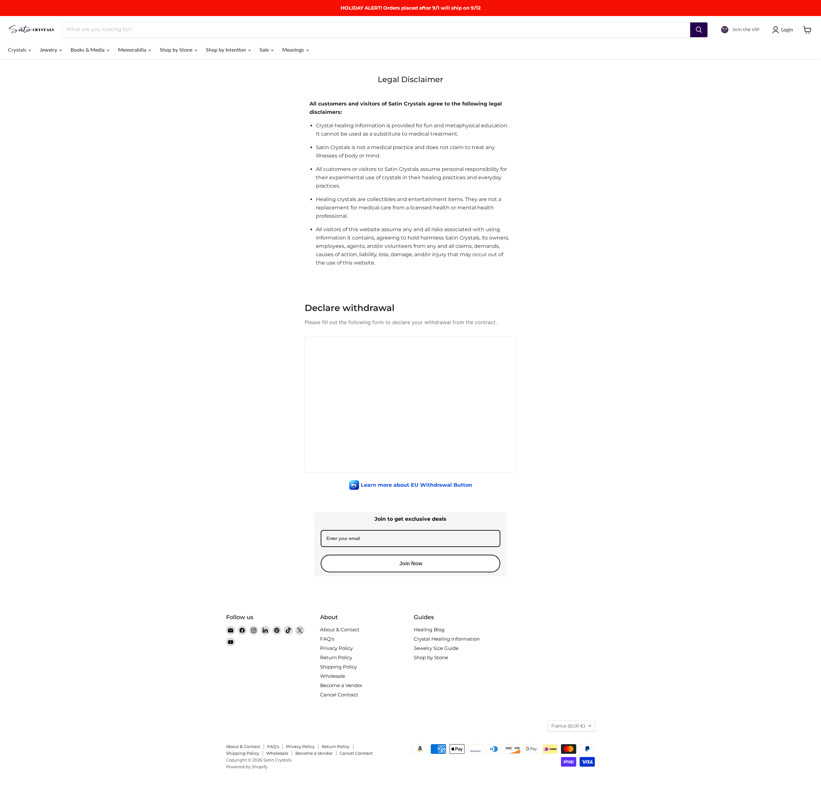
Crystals (18, 49)
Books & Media (88, 49)
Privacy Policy (336, 648)
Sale (264, 49)
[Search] (698, 29)
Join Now (410, 563)
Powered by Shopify (246, 766)
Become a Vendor (341, 685)
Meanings (293, 49)
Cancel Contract (339, 695)
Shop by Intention (226, 49)
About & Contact (340, 630)
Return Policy (336, 657)
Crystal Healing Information (447, 639)
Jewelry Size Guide (436, 648)
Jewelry (49, 49)
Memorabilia (133, 49)
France (568, 726)
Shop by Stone (177, 49)
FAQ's (327, 639)
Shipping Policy (338, 667)
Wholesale (332, 676)
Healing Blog (429, 630)
